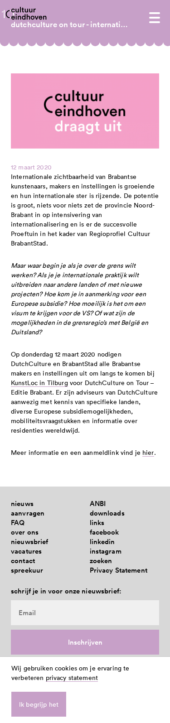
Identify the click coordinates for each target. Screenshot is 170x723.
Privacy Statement (118, 570)
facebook (104, 532)
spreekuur (27, 570)
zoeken (101, 560)
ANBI (98, 503)
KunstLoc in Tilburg (39, 382)
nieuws (22, 503)
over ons (25, 532)
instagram (105, 551)
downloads (107, 513)
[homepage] (29, 13)
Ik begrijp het (38, 704)
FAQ (17, 522)
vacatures (26, 551)
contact (23, 560)
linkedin (102, 541)
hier (148, 452)
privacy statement (72, 677)
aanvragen (27, 513)
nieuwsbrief (30, 541)
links (97, 522)
